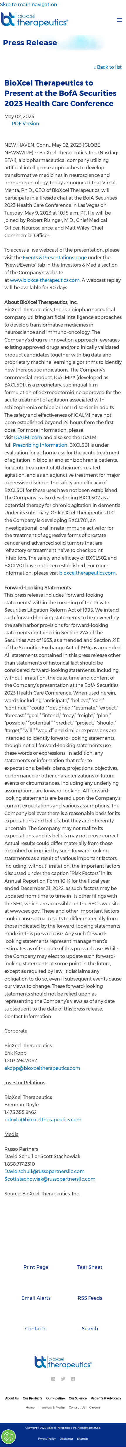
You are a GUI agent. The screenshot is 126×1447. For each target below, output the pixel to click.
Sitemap (82, 1438)
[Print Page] (36, 1255)
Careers (95, 1407)
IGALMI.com (28, 437)
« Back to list (108, 67)
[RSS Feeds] (90, 1286)
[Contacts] (36, 1316)
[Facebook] (73, 1379)
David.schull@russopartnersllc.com (44, 1171)
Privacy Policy (47, 1438)
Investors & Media (52, 1407)
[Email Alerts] (36, 1286)
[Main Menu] (119, 19)
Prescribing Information (40, 445)
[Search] (90, 1316)
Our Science (78, 1398)
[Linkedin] (53, 1379)
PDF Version (25, 124)
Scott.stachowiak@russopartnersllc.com (50, 1179)
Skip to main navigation (28, 4)
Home (30, 1407)
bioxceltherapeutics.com (87, 573)
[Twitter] (63, 1379)
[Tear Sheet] (90, 1255)
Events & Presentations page (55, 257)
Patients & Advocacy (106, 1398)
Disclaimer (66, 1438)
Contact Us (77, 1407)
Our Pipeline (55, 1398)
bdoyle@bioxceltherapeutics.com (42, 1120)
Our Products (32, 1398)
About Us (12, 1398)
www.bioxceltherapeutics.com (45, 280)
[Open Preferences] (9, 1436)
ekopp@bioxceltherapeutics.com (42, 1068)
